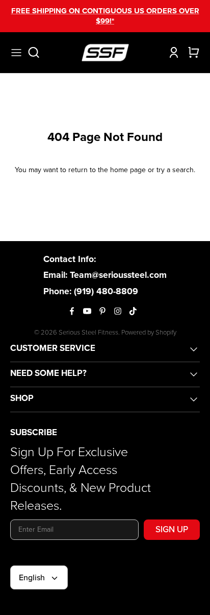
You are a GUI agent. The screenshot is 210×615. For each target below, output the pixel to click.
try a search (175, 169)
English (32, 577)
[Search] (39, 52)
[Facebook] (72, 311)
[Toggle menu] (16, 52)
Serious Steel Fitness (88, 332)
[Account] (171, 52)
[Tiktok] (133, 311)
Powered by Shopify (148, 332)
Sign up (171, 529)
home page (128, 169)
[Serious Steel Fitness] (105, 52)
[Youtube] (87, 311)
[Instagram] (118, 311)
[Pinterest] (102, 311)
